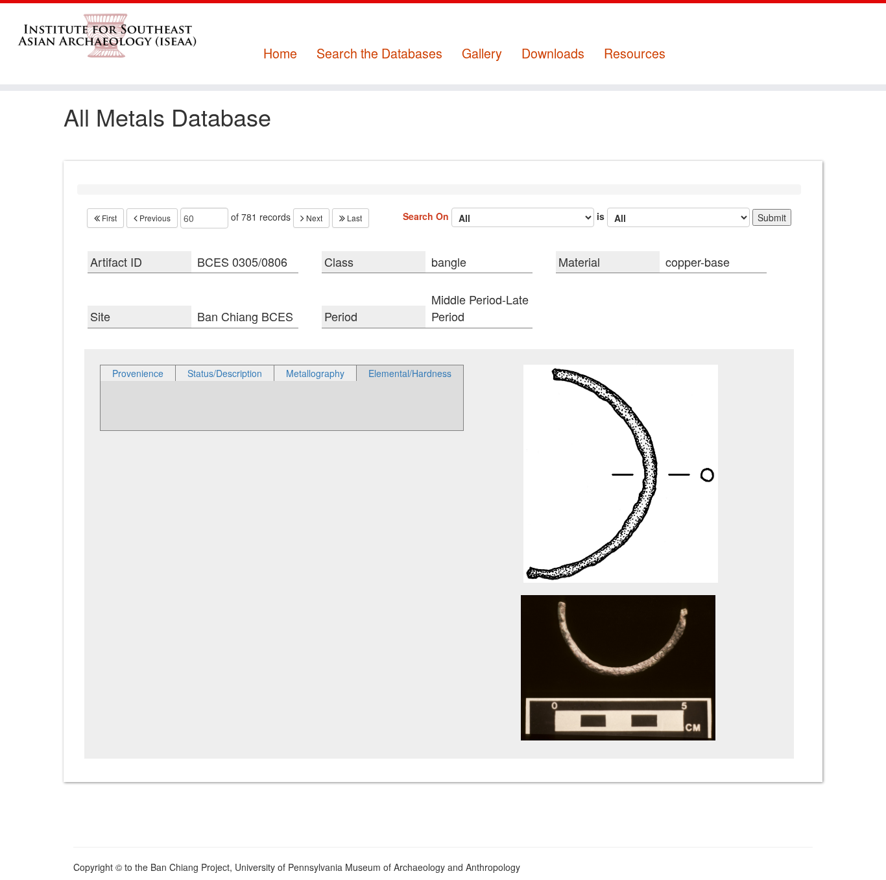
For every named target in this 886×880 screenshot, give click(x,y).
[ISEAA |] (102, 35)
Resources (634, 53)
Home (280, 53)
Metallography (315, 373)
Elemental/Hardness (409, 373)
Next (313, 217)
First (108, 217)
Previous (154, 217)
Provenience (137, 373)
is (602, 215)
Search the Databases (379, 53)
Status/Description (224, 373)
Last (353, 217)
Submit (772, 217)
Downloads (552, 53)
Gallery (482, 53)
